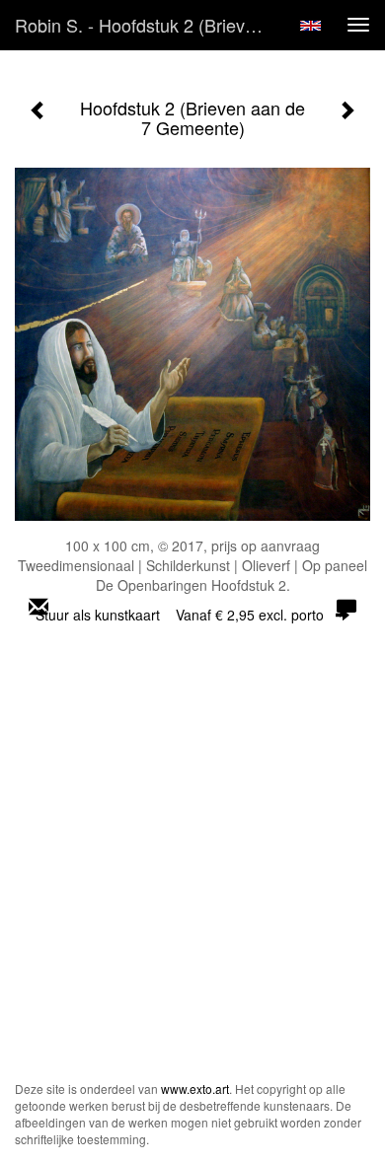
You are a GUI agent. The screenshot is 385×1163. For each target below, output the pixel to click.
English (310, 26)
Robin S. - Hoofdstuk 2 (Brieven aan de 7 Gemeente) (147, 24)
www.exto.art (195, 1088)
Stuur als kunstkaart (180, 614)
